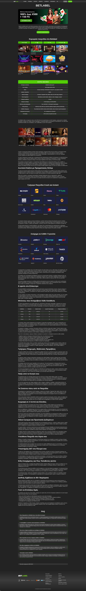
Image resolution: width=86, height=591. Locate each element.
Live (36, 42)
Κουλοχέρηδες (61, 42)
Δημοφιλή (23, 42)
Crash (49, 42)
